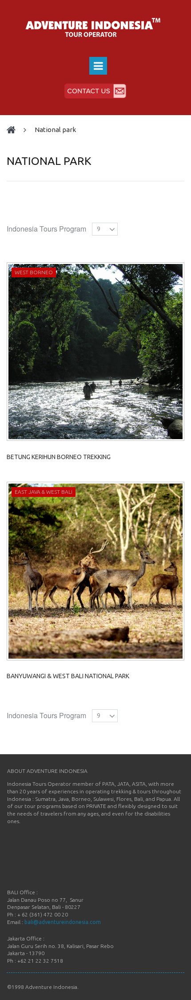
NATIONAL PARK (55, 129)
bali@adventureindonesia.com (62, 922)
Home (15, 130)
